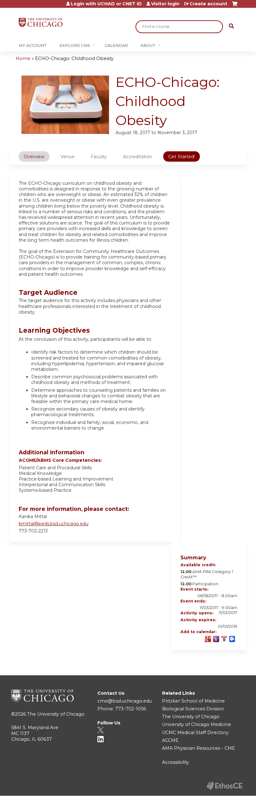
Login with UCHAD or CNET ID (106, 4)
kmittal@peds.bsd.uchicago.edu (53, 523)
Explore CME (74, 45)
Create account (208, 4)
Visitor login (165, 4)
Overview (34, 156)
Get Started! (181, 156)
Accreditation (137, 156)
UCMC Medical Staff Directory (195, 732)
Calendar (116, 45)
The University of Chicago (56, 714)
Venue (68, 156)
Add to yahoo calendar (216, 639)
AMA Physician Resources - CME (198, 748)
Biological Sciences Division (193, 709)
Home (23, 58)
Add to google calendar (208, 639)
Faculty (99, 156)
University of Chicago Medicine (196, 724)
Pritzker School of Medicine (193, 701)
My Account (33, 45)
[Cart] (234, 6)
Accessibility (175, 762)
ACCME (170, 740)
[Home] (40, 22)
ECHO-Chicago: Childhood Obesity (74, 58)
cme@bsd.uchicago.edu (124, 701)
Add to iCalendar (224, 639)
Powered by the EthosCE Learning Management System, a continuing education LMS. (224, 785)
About (147, 45)
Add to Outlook (232, 639)
